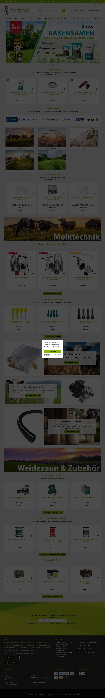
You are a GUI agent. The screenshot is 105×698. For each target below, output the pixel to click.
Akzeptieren (52, 351)
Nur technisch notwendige (47, 355)
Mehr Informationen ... (50, 348)
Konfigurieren (58, 354)
